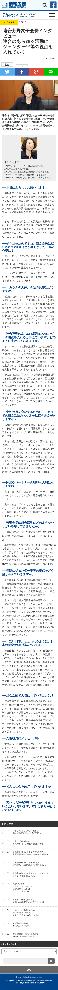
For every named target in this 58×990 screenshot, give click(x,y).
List (7, 64)
